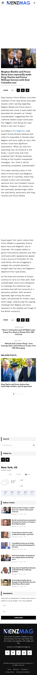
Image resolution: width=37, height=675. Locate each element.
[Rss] (29, 652)
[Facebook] (7, 652)
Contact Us (24, 669)
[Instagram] (18, 652)
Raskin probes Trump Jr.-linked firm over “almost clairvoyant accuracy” (23, 509)
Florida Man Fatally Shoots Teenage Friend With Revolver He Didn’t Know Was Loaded (23, 582)
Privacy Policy (10, 672)
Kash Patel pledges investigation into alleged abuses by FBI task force (23, 557)
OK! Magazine (19, 131)
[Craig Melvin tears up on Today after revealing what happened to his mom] (6, 545)
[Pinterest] (24, 652)
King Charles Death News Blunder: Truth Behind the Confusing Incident (24, 570)
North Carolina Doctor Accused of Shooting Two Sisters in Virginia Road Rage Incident (24, 522)
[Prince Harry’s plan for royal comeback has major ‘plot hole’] (6, 535)
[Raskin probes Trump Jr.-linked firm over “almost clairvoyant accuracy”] (6, 510)
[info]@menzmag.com (22, 647)
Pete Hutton (6, 85)
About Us (16, 669)
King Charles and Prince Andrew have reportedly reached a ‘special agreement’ (16, 385)
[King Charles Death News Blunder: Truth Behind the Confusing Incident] (6, 570)
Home (9, 669)
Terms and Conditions (23, 672)
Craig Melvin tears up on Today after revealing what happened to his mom (23, 545)
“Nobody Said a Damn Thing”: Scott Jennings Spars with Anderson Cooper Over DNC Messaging (18, 345)
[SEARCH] (34, 445)
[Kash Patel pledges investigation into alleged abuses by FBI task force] (6, 558)
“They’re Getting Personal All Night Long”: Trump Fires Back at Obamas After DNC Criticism (18, 332)
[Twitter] (13, 652)
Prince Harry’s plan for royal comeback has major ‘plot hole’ (23, 533)
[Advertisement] (18, 29)
